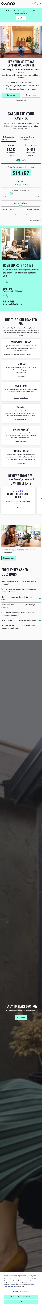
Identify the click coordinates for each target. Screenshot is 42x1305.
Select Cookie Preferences (21, 1291)
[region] (21, 1288)
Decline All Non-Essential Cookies (21, 1297)
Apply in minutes (21, 441)
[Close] (39, 1275)
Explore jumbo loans (21, 398)
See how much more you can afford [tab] (27, 138)
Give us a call (34, 3)
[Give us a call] (34, 3)
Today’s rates (21, 101)
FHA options (21, 376)
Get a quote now (25, 354)
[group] (18, 500)
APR (23, 160)
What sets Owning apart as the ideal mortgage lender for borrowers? (19, 590)
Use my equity (31, 95)
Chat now (21, 1018)
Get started (11, 95)
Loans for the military (21, 419)
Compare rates (8, 558)
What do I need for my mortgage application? (18, 620)
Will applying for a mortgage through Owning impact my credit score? (18, 627)
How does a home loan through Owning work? (16, 598)
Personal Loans (21, 463)
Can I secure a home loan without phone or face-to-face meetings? (17, 614)
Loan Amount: (20, 190)
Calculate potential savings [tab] (7, 138)
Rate (18, 160)
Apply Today (21, 18)
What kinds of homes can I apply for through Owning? (18, 606)
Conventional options (11, 354)
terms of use (13, 1286)
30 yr (16, 185)
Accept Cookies (21, 1302)
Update (21, 216)
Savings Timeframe (20, 203)
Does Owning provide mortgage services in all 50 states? (18, 583)
